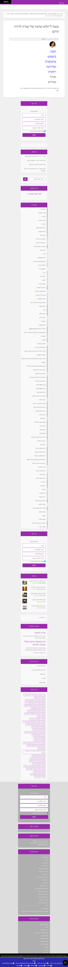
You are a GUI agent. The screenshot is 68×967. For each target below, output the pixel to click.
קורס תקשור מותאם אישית (37, 774)
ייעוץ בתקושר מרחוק (39, 705)
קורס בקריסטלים (31, 745)
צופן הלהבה (26, 743)
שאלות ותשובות (44, 938)
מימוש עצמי (35, 727)
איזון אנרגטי (45, 883)
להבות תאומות (31, 711)
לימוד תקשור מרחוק (28, 721)
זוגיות (25, 695)
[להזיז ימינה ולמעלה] (2, 1)
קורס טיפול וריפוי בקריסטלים (37, 761)
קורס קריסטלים (40, 766)
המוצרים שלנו (44, 935)
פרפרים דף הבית (52, 14)
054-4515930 (34, 843)
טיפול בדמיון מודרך (39, 700)
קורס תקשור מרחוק (43, 891)
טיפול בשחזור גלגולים (38, 703)
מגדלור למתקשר (40, 724)
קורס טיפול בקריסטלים (38, 755)
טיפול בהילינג (29, 700)
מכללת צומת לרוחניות (38, 729)
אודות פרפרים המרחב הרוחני (41, 933)
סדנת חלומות (28, 732)
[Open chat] (65, 962)
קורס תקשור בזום (31, 769)
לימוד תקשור (41, 716)
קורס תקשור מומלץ (43, 868)
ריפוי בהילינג (45, 880)
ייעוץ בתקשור (28, 705)
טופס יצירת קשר (44, 944)
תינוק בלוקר (43, 674)
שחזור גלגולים (44, 908)
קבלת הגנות (41, 745)
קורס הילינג (41, 748)
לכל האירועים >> (34, 194)
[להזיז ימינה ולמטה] (2, 2)
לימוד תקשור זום (40, 721)
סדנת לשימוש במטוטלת (38, 735)
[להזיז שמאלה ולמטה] (1, 2)
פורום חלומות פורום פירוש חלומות (38, 14)
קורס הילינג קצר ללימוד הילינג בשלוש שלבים (35, 752)
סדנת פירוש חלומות (39, 740)
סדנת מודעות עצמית (39, 737)
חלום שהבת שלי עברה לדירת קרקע (19, 14)
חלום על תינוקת (42, 666)
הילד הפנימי (41, 695)
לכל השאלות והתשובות (40, 652)
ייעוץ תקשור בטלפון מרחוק (41, 888)
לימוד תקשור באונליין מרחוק (37, 719)
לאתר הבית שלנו (44, 924)
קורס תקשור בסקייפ (39, 771)
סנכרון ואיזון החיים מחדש (38, 743)
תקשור (44, 636)
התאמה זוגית (32, 695)
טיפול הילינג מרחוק (43, 894)
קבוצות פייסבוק (44, 941)
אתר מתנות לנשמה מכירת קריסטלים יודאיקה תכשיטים (34, 911)
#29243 (43, 39)
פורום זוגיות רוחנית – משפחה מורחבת (36, 160)
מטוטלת (42, 727)
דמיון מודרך (45, 952)
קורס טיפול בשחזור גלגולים (37, 758)
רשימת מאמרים (44, 930)
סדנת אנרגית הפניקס (39, 732)
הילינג (46, 905)
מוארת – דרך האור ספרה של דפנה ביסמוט (35, 156)
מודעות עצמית (29, 724)
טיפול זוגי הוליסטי (43, 900)
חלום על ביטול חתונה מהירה (39, 670)
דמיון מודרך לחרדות (43, 871)
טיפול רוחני (28, 703)
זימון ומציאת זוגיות (43, 903)
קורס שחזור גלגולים (29, 766)
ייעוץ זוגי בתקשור (43, 885)
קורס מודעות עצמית (43, 897)
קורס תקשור (41, 769)
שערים (44, 678)
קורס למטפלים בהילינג (38, 763)
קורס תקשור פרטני (39, 777)
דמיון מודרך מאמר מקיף (42, 877)
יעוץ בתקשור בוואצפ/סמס (38, 708)
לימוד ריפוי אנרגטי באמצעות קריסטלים (34, 713)
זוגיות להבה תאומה (39, 697)
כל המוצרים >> (42, 617)
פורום (46, 927)
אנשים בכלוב (42, 682)
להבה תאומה (41, 711)
